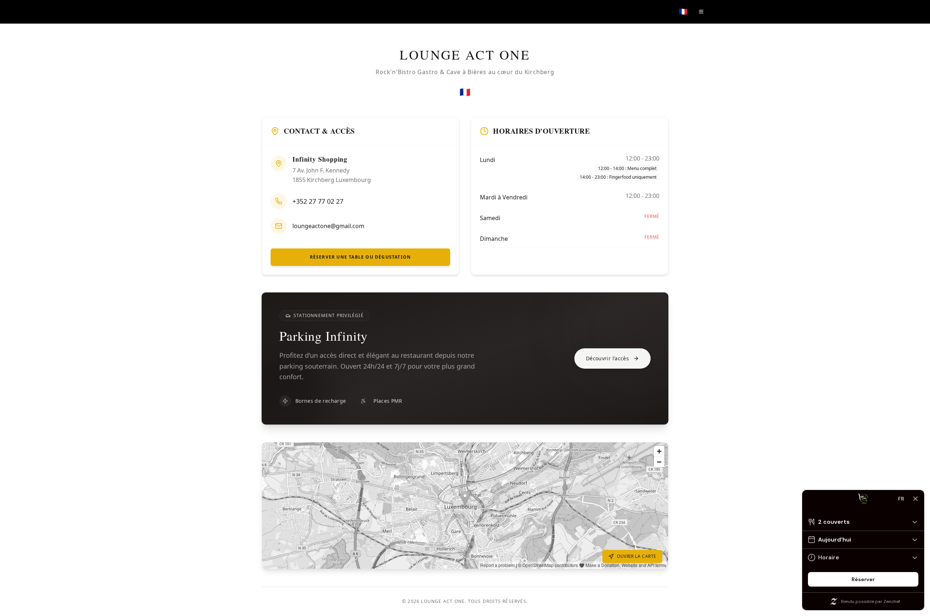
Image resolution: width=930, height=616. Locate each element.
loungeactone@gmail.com (328, 226)
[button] (465, 505)
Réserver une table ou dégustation (360, 257)
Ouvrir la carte (636, 556)
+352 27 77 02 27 (317, 201)
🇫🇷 (683, 11)
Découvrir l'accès (607, 358)
